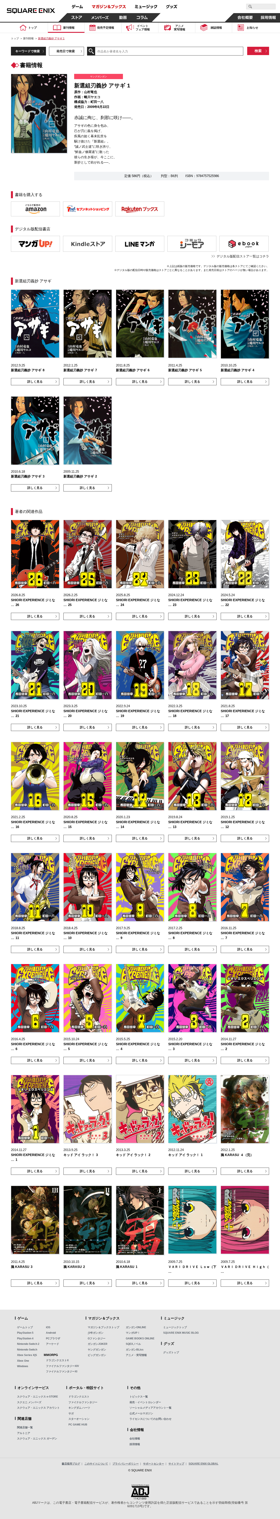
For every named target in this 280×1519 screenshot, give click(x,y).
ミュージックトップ (175, 1327)
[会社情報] (245, 17)
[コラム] (142, 17)
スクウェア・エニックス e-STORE (37, 1396)
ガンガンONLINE (136, 1327)
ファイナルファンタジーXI (61, 1371)
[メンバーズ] (99, 17)
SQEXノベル (133, 1343)
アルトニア (23, 1433)
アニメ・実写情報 (136, 1355)
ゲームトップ (25, 1327)
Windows (22, 1366)
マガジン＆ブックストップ (103, 1327)
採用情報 (135, 1444)
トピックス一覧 (139, 1396)
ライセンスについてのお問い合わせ (151, 1418)
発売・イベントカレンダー (145, 1402)
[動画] (123, 17)
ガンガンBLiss (135, 1349)
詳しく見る (35, 381)
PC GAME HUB (77, 1424)
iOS (48, 1327)
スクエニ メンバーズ (29, 1402)
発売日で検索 (65, 51)
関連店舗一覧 (25, 1427)
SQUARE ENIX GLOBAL (203, 1463)
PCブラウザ (53, 1338)
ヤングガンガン (97, 1349)
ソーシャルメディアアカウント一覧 (151, 1407)
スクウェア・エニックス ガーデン (37, 1438)
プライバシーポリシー (125, 1463)
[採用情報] (268, 17)
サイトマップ (176, 1463)
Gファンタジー (96, 1338)
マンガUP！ (133, 1332)
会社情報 (135, 1438)
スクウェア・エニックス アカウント (38, 1407)
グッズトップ (171, 1352)
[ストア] (76, 17)
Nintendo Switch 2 (28, 1343)
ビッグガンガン (97, 1355)
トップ (15, 38)
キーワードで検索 (27, 51)
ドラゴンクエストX (57, 1360)
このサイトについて (96, 1463)
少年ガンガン (95, 1332)
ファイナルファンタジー (82, 1402)
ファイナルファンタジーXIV (62, 1366)
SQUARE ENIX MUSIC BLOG (181, 1332)
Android (51, 1332)
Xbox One (23, 1360)
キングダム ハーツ (79, 1407)
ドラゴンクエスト (78, 1396)
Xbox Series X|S (27, 1355)
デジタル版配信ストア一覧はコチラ (243, 256)
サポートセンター (153, 1463)
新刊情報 (28, 38)
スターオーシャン (78, 1418)
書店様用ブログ (71, 1463)
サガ (71, 1413)
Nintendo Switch (27, 1349)
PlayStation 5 (25, 1332)
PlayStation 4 (25, 1338)
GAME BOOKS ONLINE (140, 1338)
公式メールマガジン (141, 1413)
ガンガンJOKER (97, 1343)
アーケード (52, 1343)
